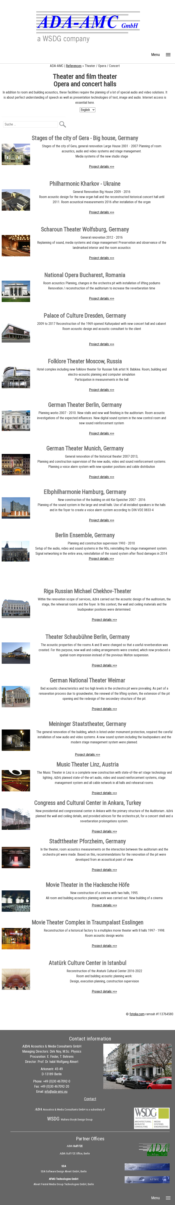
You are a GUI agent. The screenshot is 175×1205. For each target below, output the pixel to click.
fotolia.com (137, 1014)
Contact (90, 1099)
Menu (155, 54)
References (74, 66)
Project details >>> (101, 167)
